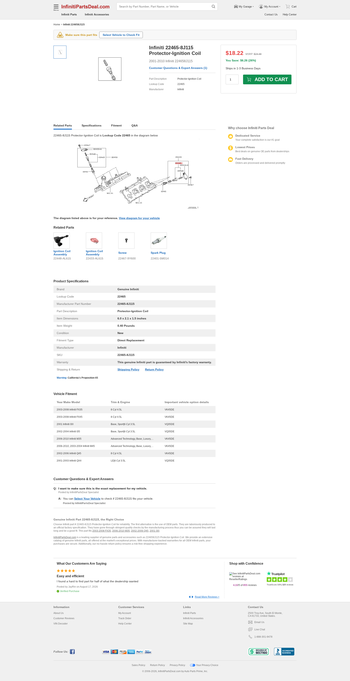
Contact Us (271, 14)
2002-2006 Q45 (139, 530)
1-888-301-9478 (263, 636)
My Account (124, 613)
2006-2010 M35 (121, 530)
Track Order (124, 618)
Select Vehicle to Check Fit (121, 34)
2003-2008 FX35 (101, 530)
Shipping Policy (128, 369)
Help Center (290, 14)
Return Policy (154, 369)
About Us (58, 613)
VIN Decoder (60, 623)
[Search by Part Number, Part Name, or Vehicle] (213, 6)
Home (56, 24)
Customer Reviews (63, 618)
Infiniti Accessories (97, 14)
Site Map (188, 623)
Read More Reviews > (207, 596)
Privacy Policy (177, 665)
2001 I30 (154, 530)
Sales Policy (138, 665)
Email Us (259, 622)
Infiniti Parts (69, 14)
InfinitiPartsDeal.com (64, 537)
